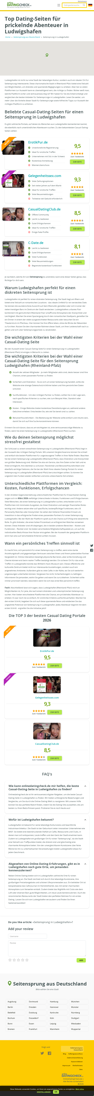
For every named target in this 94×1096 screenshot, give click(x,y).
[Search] (84, 5)
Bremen (11, 1029)
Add (81, 960)
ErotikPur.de (38, 142)
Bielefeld (11, 1012)
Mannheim (54, 1029)
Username (14, 936)
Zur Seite (77, 162)
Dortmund (33, 1001)
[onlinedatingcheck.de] (20, 5)
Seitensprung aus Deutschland (26, 37)
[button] (43, 1092)
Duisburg (33, 1012)
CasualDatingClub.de (44, 209)
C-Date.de (35, 243)
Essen (31, 1023)
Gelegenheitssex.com (44, 176)
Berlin (10, 1007)
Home (7, 37)
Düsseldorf (33, 1018)
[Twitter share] (91, 545)
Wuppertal (75, 1029)
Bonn (10, 1023)
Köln (52, 1018)
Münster (75, 1007)
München (75, 1001)
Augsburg (12, 1001)
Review (13, 943)
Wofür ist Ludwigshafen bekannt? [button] (31, 819)
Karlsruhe (54, 1012)
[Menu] (59, 5)
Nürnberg (75, 1012)
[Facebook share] (91, 550)
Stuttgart (75, 1018)
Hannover (54, 1007)
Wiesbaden (76, 1023)
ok (56, 1092)
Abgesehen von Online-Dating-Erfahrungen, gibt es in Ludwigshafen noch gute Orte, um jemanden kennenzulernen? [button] (44, 867)
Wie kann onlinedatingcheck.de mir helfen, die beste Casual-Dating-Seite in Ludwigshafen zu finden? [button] (44, 787)
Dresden (32, 1007)
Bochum (11, 1018)
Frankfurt (33, 1029)
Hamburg (54, 1001)
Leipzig (53, 1023)
